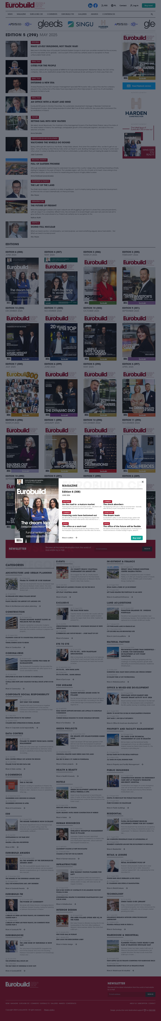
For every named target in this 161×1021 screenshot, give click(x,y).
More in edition (70, 538)
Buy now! (137, 538)
